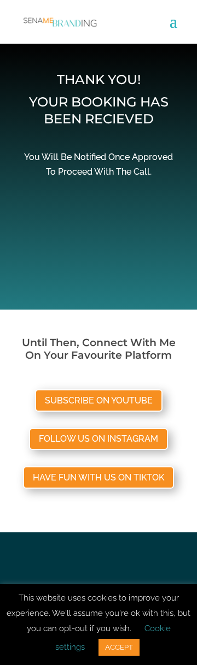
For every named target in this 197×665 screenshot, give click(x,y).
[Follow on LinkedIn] (120, 565)
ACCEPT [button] (119, 647)
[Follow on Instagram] (76, 565)
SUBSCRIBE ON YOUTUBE (99, 400)
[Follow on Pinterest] (142, 565)
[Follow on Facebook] (54, 565)
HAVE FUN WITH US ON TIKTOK (98, 477)
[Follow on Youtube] (98, 565)
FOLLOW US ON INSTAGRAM (98, 439)
